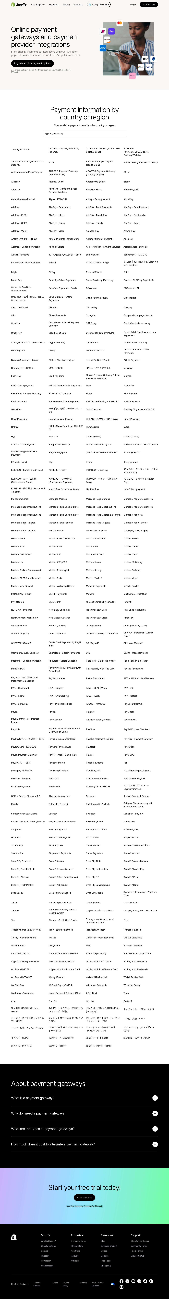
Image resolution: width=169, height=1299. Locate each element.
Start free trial (84, 1197)
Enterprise (78, 4)
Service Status (137, 1256)
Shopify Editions (48, 1246)
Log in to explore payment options (32, 63)
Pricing (66, 4)
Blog (103, 1241)
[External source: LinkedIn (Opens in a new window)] (151, 1281)
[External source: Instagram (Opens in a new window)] (139, 1281)
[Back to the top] (14, 1237)
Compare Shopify (109, 1246)
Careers (44, 1251)
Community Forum (139, 1246)
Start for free (148, 4)
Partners (74, 1256)
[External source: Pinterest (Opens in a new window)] (121, 1287)
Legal (55, 1282)
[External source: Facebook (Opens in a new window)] (121, 1281)
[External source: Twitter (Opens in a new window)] (127, 1281)
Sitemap (83, 1282)
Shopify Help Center (140, 1241)
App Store (75, 1251)
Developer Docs (78, 1241)
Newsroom (46, 1261)
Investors (45, 1256)
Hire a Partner (137, 1251)
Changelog (106, 1265)
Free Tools (106, 1261)
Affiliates (75, 1261)
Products (53, 4)
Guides (104, 1251)
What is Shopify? (48, 1241)
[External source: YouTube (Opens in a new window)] (133, 1281)
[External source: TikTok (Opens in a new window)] (145, 1281)
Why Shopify (37, 4)
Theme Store (77, 1246)
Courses (104, 1256)
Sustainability (47, 1265)
